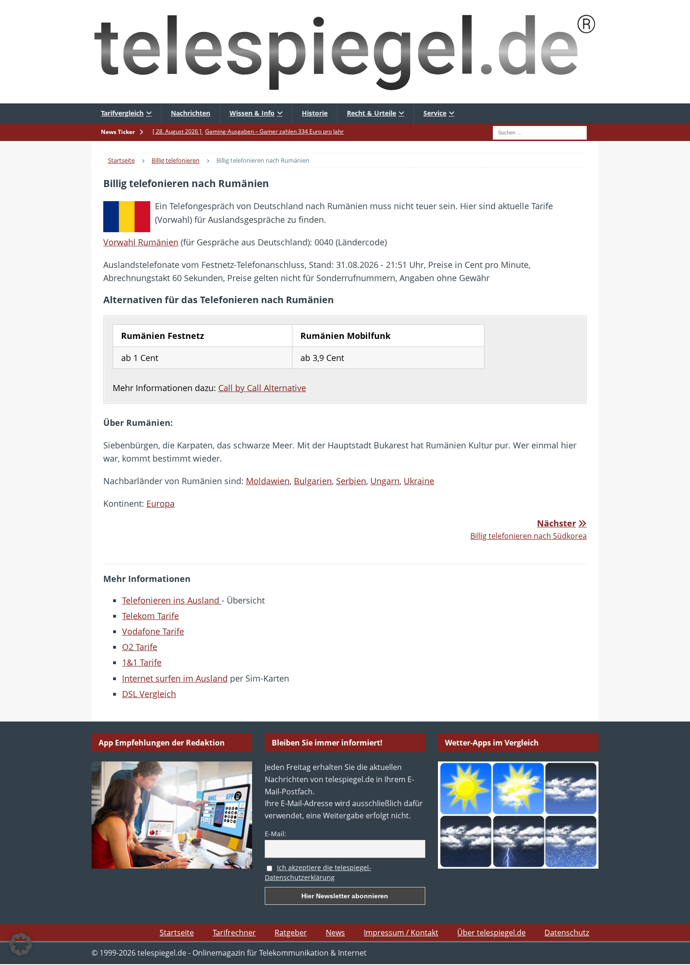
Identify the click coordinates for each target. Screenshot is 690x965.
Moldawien (268, 480)
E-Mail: (275, 833)
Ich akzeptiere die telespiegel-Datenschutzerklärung (318, 872)
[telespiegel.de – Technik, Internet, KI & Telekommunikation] (345, 51)
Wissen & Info (252, 113)
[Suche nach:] (540, 131)
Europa (160, 503)
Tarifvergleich (122, 113)
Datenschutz (566, 932)
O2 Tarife (139, 646)
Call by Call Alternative (262, 387)
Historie (315, 113)
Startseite (177, 932)
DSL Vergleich (149, 693)
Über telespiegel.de (491, 932)
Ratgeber (291, 932)
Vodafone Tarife (153, 631)
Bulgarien (313, 480)
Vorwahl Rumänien (140, 242)
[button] (20, 944)
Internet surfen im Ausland (175, 678)
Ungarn (384, 480)
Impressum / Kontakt (401, 932)
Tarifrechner (234, 932)
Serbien (351, 480)
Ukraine (419, 480)
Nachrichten (190, 113)
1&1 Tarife (141, 662)
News (335, 932)
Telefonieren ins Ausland (172, 600)
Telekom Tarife (150, 615)
